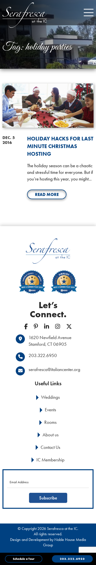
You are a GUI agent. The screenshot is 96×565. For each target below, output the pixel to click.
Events (50, 410)
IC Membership (50, 460)
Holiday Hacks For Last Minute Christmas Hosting (60, 146)
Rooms (50, 422)
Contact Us (50, 447)
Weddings (50, 397)
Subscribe (48, 498)
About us (51, 435)
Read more (47, 194)
